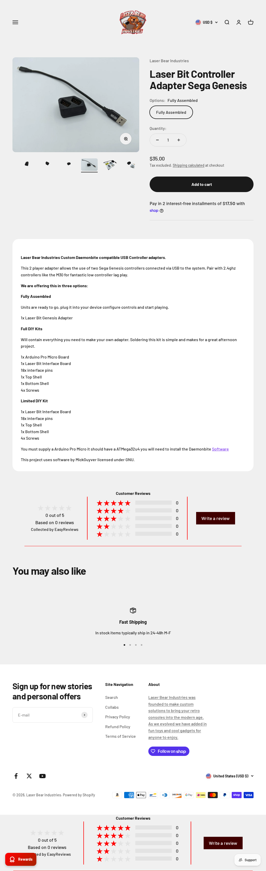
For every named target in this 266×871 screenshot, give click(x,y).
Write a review (215, 518)
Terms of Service (120, 736)
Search (111, 697)
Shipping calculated (188, 165)
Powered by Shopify (79, 795)
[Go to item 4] (68, 165)
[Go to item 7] (131, 165)
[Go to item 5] (89, 165)
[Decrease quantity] (157, 140)
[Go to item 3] (47, 165)
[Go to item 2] (27, 165)
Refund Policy (117, 726)
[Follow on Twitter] (29, 775)
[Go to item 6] (110, 165)
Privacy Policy (117, 716)
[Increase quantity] (178, 140)
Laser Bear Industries (169, 60)
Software (220, 448)
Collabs (112, 707)
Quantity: (158, 128)
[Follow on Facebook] (15, 775)
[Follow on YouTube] (42, 775)
